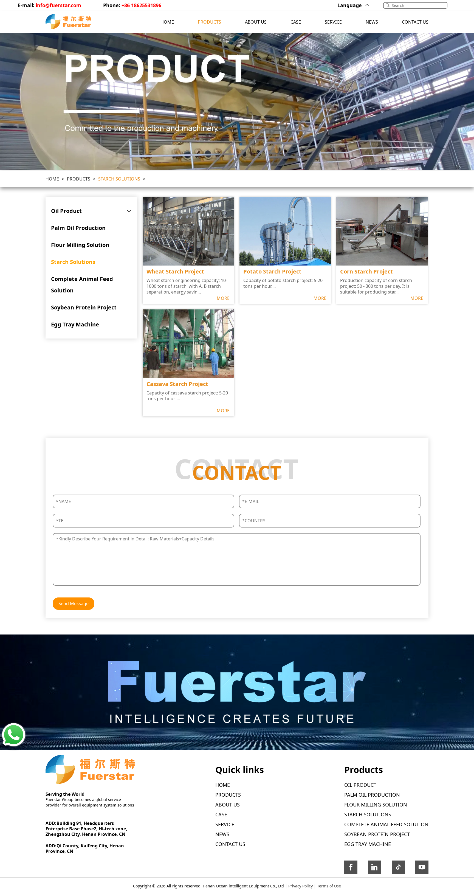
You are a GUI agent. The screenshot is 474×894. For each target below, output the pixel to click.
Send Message (73, 603)
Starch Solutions (119, 179)
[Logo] (68, 22)
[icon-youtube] (421, 868)
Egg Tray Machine (75, 324)
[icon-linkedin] (374, 868)
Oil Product (66, 211)
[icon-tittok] (398, 868)
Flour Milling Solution (80, 245)
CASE (295, 22)
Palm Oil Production (78, 228)
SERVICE (333, 22)
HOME (167, 22)
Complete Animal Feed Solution (82, 284)
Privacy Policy (300, 886)
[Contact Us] (13, 735)
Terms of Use (329, 886)
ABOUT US (256, 22)
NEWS (372, 22)
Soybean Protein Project (84, 307)
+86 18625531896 (141, 5)
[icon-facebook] (350, 868)
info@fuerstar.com (58, 5)
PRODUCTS (209, 22)
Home (52, 179)
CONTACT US (415, 22)
